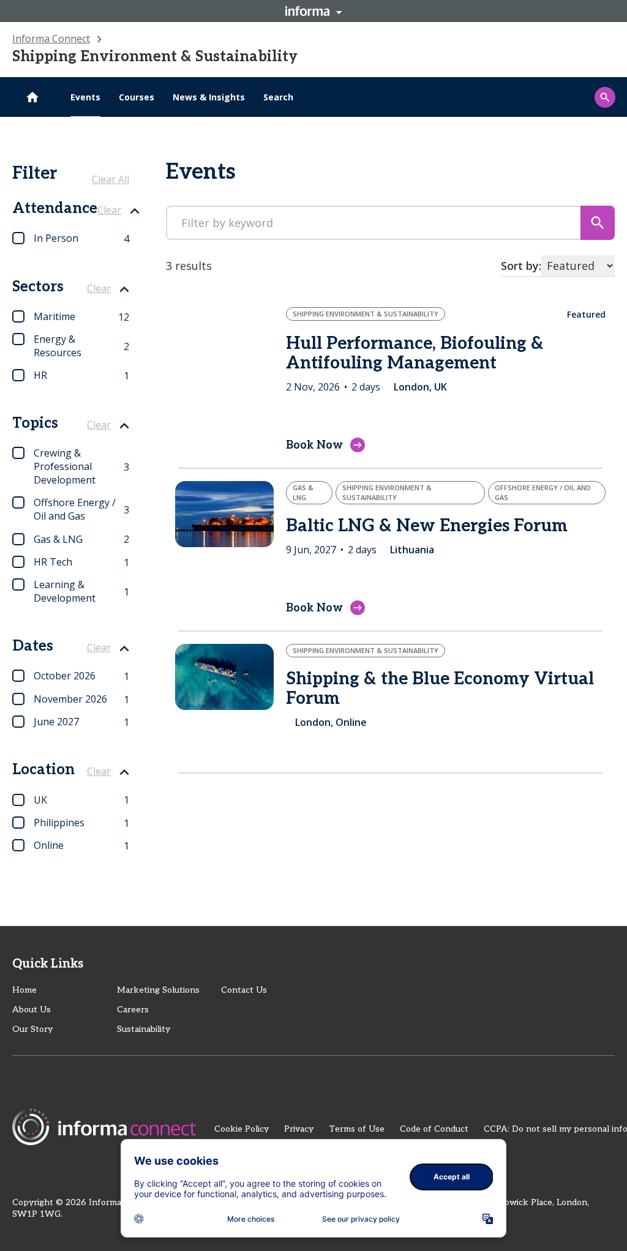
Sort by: (521, 265)
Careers (133, 1009)
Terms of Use (357, 1129)
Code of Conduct (434, 1129)
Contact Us (244, 990)
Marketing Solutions (158, 990)
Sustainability (143, 1029)
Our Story (32, 1029)
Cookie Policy (241, 1129)
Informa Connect (51, 38)
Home (24, 990)
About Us (31, 1009)
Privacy (299, 1129)
